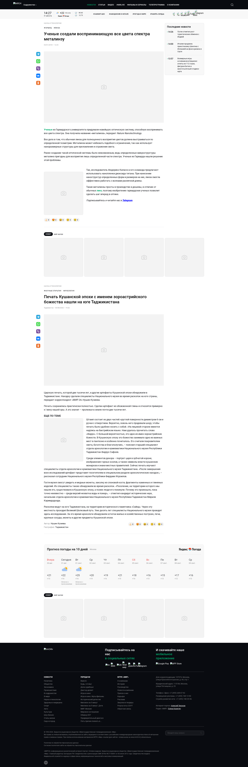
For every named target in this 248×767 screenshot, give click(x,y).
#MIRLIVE (121, 5)
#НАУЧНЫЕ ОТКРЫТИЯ (52, 291)
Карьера (121, 696)
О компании (122, 681)
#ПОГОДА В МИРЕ (139, 14)
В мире (47, 696)
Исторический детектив (91, 699)
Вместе (84, 681)
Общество (48, 684)
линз (99, 190)
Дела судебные (87, 687)
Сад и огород (49, 721)
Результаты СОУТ (125, 706)
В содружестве (50, 693)
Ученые (48, 129)
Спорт (46, 706)
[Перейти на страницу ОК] (119, 665)
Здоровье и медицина (53, 702)
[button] (30, 4)
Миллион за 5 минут (89, 702)
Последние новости (179, 26)
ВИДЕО (111, 5)
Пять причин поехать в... (91, 721)
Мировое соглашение (90, 712)
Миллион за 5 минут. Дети (92, 706)
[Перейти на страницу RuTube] (136, 665)
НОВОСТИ (91, 5)
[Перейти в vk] (38, 76)
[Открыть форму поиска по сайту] (232, 4)
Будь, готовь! (86, 684)
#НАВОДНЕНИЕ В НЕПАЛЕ (119, 14)
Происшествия (50, 690)
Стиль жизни (49, 718)
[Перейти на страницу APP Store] (175, 665)
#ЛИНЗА (57, 28)
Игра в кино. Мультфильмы (92, 696)
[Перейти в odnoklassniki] (38, 83)
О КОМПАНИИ (173, 5)
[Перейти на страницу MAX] (113, 665)
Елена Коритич (174, 709)
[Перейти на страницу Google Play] (162, 665)
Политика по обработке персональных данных (61, 743)
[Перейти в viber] (38, 69)
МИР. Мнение (86, 709)
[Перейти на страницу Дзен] (130, 665)
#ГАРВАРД (48, 28)
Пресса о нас (122, 693)
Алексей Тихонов (178, 706)
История (121, 684)
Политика (48, 681)
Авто (46, 709)
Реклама (121, 699)
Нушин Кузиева (58, 523)
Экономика (49, 687)
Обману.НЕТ (86, 715)
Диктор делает (87, 690)
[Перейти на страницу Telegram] (142, 665)
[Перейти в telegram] (38, 54)
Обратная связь (124, 709)
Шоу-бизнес (49, 715)
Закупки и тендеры (125, 702)
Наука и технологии (52, 699)
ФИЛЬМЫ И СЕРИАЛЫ (136, 5)
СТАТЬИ (101, 5)
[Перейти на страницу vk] (108, 665)
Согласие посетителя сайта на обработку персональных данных (68, 745)
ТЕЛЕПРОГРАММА (157, 5)
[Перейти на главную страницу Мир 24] (17, 4)
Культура (48, 712)
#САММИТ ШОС (99, 14)
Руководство (123, 687)
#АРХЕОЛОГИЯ (68, 291)
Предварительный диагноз (92, 718)
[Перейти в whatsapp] (38, 61)
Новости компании (125, 690)
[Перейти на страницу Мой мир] (125, 665)
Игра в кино (86, 693)
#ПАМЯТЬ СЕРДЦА (157, 14)
